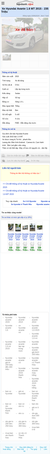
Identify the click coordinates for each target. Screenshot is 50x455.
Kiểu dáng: (6, 93)
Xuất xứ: (5, 89)
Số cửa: (5, 119)
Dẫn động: (6, 123)
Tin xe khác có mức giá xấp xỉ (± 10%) (17, 217)
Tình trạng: (6, 81)
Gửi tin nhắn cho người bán (17, 155)
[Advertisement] (25, 283)
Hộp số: (5, 98)
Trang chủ (9, 447)
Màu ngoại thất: (8, 106)
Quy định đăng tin (26, 447)
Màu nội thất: (7, 110)
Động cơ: (5, 102)
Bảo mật (20, 449)
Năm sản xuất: (8, 76)
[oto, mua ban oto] (25, 3)
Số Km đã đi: (7, 85)
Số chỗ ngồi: (7, 114)
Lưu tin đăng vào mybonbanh (17, 160)
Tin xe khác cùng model (11, 213)
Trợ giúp (34, 449)
